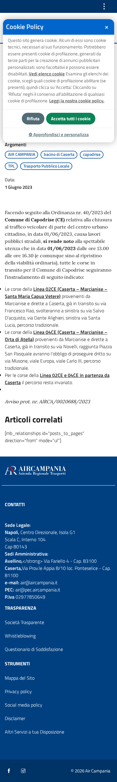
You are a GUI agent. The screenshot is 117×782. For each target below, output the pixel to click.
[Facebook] (9, 771)
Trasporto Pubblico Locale (46, 166)
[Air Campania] (58, 471)
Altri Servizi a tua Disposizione (34, 731)
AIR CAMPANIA (21, 154)
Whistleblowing (20, 635)
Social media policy (23, 704)
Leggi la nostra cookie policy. (76, 100)
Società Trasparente (24, 622)
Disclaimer (15, 718)
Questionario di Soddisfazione (34, 649)
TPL (11, 166)
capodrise (91, 154)
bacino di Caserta (59, 154)
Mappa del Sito (19, 677)
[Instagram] (23, 771)
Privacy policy (18, 691)
